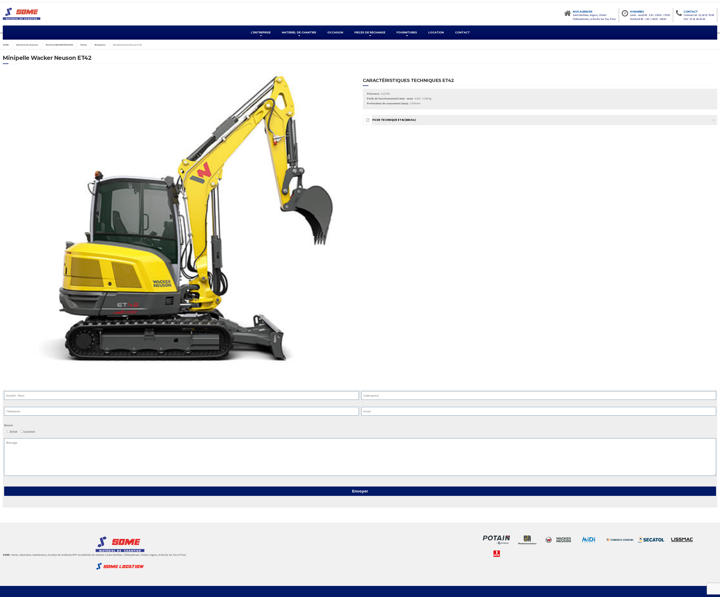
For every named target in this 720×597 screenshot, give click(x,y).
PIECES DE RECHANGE (369, 32)
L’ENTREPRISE (261, 32)
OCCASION (335, 32)
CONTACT (462, 32)
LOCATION (436, 32)
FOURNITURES (407, 32)
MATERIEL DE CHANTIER (299, 32)
